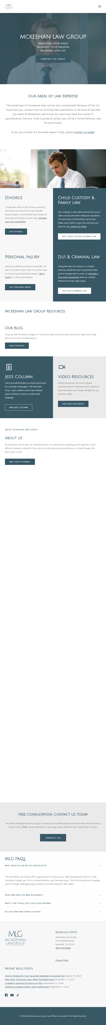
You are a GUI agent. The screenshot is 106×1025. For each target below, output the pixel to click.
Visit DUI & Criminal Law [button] (74, 291)
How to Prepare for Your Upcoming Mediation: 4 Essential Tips (35, 975)
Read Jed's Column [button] (18, 407)
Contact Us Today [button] (53, 59)
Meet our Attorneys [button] (20, 462)
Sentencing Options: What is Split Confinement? (27, 986)
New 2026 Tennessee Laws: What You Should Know (30, 979)
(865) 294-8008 (63, 947)
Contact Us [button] (53, 837)
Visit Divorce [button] (16, 231)
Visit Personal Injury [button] (20, 287)
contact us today (84, 132)
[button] (99, 6)
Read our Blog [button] (16, 345)
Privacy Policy (61, 960)
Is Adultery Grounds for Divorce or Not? (24, 983)
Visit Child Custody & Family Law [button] (79, 236)
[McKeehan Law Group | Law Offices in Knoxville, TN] (9, 6)
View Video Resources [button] (73, 404)
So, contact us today (76, 226)
